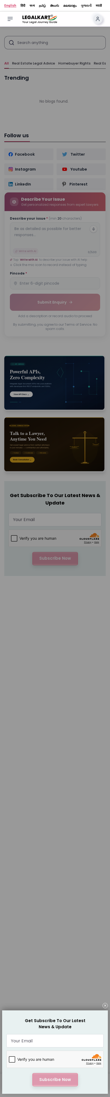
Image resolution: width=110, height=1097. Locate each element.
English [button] (10, 5)
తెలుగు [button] (54, 5)
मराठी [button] (99, 5)
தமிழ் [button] (42, 5)
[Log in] (98, 19)
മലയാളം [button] (70, 5)
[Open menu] (10, 19)
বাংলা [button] (32, 5)
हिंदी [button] (23, 5)
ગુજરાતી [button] (86, 5)
